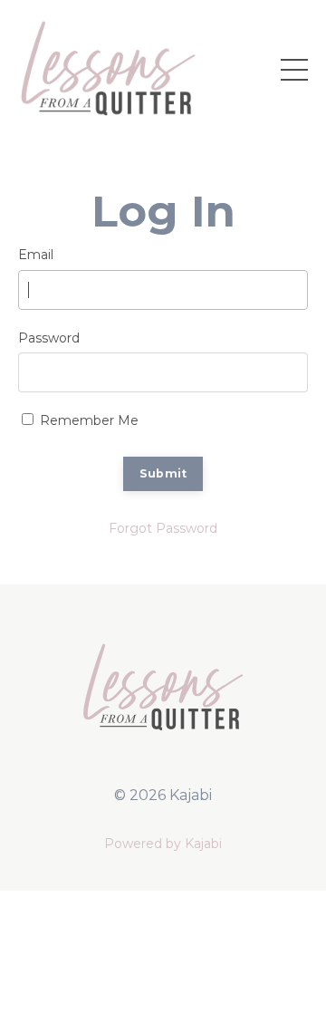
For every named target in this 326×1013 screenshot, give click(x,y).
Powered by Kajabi (163, 843)
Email (35, 254)
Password (49, 338)
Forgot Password (163, 528)
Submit (163, 473)
